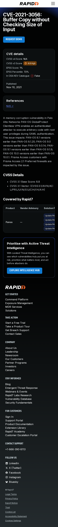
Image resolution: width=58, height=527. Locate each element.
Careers (10, 370)
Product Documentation (19, 424)
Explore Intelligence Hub (25, 270)
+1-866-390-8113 (15, 449)
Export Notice (11, 503)
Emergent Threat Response (21, 387)
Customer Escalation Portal (21, 435)
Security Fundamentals (18, 402)
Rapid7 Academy (15, 431)
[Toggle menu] (53, 4)
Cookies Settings (13, 520)
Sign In (9, 416)
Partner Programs (16, 362)
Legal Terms (11, 494)
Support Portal (14, 420)
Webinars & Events (16, 391)
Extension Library (15, 427)
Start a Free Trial (15, 322)
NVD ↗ (9, 106)
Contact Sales (13, 333)
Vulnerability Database (18, 398)
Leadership (11, 351)
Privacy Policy (11, 498)
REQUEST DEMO (14, 39)
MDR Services (13, 306)
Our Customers (14, 359)
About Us (11, 347)
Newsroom (11, 355)
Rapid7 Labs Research (18, 395)
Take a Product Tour (17, 326)
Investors (10, 366)
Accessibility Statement (16, 516)
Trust (7, 507)
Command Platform (16, 299)
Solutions (10, 310)
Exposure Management (19, 303)
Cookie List (10, 512)
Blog (8, 384)
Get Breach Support (17, 330)
